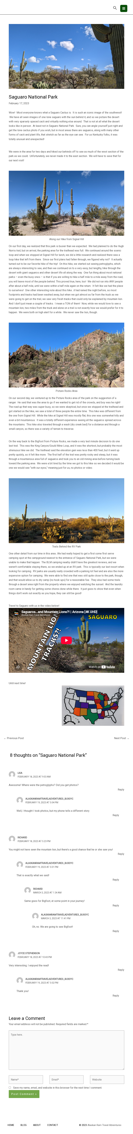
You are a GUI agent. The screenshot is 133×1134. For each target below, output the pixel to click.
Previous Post (14, 738)
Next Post (121, 738)
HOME (11, 1125)
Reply (121, 789)
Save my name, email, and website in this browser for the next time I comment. (57, 1087)
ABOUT (37, 1125)
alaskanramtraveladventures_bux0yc (49, 798)
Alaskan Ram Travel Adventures (104, 1125)
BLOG (24, 1125)
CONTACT (52, 1125)
